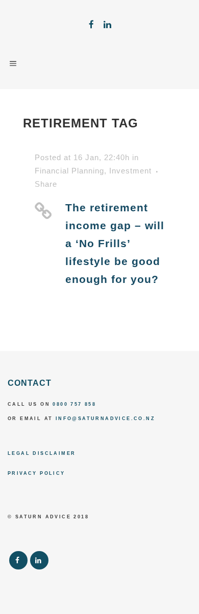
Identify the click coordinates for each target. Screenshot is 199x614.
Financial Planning (69, 170)
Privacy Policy (36, 473)
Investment (130, 170)
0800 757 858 (74, 404)
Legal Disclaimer (42, 453)
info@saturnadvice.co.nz (105, 418)
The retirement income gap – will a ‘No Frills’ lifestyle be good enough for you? (114, 243)
